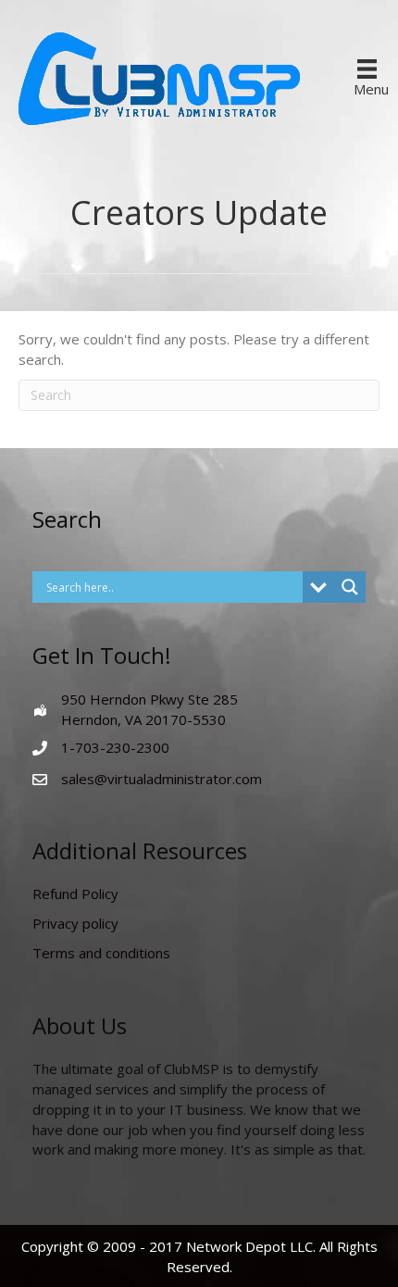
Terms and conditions (101, 952)
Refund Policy (75, 893)
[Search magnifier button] (350, 587)
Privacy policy (75, 923)
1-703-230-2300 (115, 747)
